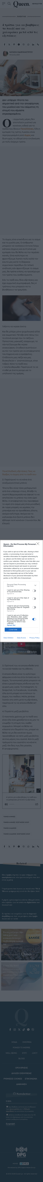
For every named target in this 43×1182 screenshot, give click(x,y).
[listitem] (21, 585)
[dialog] (21, 591)
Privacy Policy (34, 638)
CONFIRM (13, 630)
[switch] (34, 591)
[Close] (38, 544)
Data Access (21, 638)
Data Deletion (8, 638)
